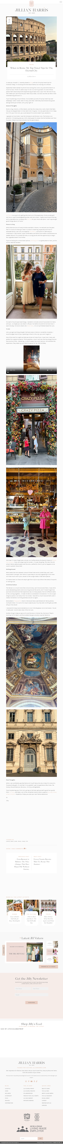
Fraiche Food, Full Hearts (30, 1095)
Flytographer (17, 601)
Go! (41, 1138)
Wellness (8, 1093)
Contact (44, 1100)
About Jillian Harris (47, 1093)
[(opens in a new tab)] (24, 952)
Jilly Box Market (28, 1098)
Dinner (14, 914)
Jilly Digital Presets (29, 1091)
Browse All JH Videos (48, 966)
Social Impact (46, 1098)
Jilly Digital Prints (28, 1088)
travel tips (25, 841)
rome (15, 841)
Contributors (9, 1103)
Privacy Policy (40, 1142)
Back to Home (46, 1088)
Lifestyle (7, 1088)
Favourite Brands (28, 1100)
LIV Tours (8, 215)
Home (6, 1091)
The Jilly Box (31, 914)
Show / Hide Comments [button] (20, 849)
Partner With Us (46, 1103)
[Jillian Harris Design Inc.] (31, 10)
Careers (44, 1105)
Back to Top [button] (57, 1142)
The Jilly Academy (47, 1095)
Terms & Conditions (48, 1142)
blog (31, 82)
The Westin (33, 231)
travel (19, 841)
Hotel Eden (30, 326)
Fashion (7, 1100)
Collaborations (28, 1093)
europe (8, 841)
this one (29, 219)
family (12, 841)
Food (6, 1098)
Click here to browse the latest (31, 1026)
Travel (31, 64)
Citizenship (8, 1095)
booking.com (34, 240)
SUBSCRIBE (31, 1002)
